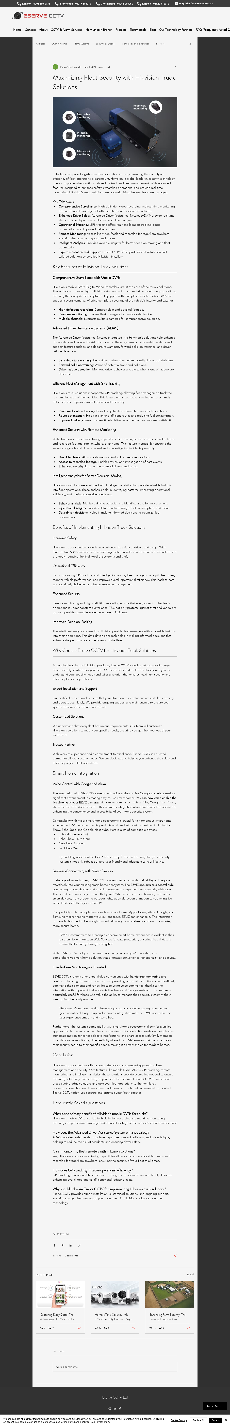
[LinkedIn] (115, 1408)
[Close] (226, 1420)
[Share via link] (79, 1245)
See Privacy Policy (100, 1421)
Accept (215, 1420)
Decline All (198, 1420)
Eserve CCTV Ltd (115, 1397)
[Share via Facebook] (54, 1245)
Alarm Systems (81, 43)
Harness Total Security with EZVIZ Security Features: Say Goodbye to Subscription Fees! (113, 1316)
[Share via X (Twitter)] (62, 1245)
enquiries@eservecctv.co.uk (196, 3)
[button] (66, 30)
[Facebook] (120, 1408)
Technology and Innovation (135, 43)
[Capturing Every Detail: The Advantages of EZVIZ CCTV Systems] (60, 1294)
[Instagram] (109, 1408)
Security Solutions (105, 43)
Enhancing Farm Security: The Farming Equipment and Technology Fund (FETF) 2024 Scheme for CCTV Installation (168, 1316)
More (159, 43)
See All (190, 1274)
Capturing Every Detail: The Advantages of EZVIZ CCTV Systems (57, 1316)
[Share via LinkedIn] (70, 1245)
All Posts (40, 43)
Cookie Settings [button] (179, 1420)
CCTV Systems (59, 43)
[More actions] (175, 67)
